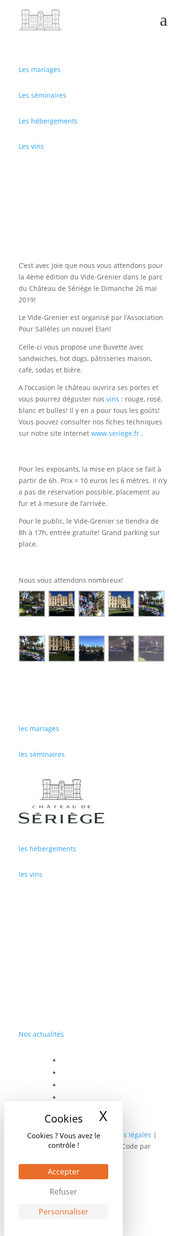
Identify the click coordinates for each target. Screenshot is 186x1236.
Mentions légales (124, 1134)
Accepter (64, 1171)
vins (112, 398)
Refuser (63, 1191)
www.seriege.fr (115, 433)
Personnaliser (64, 1211)
